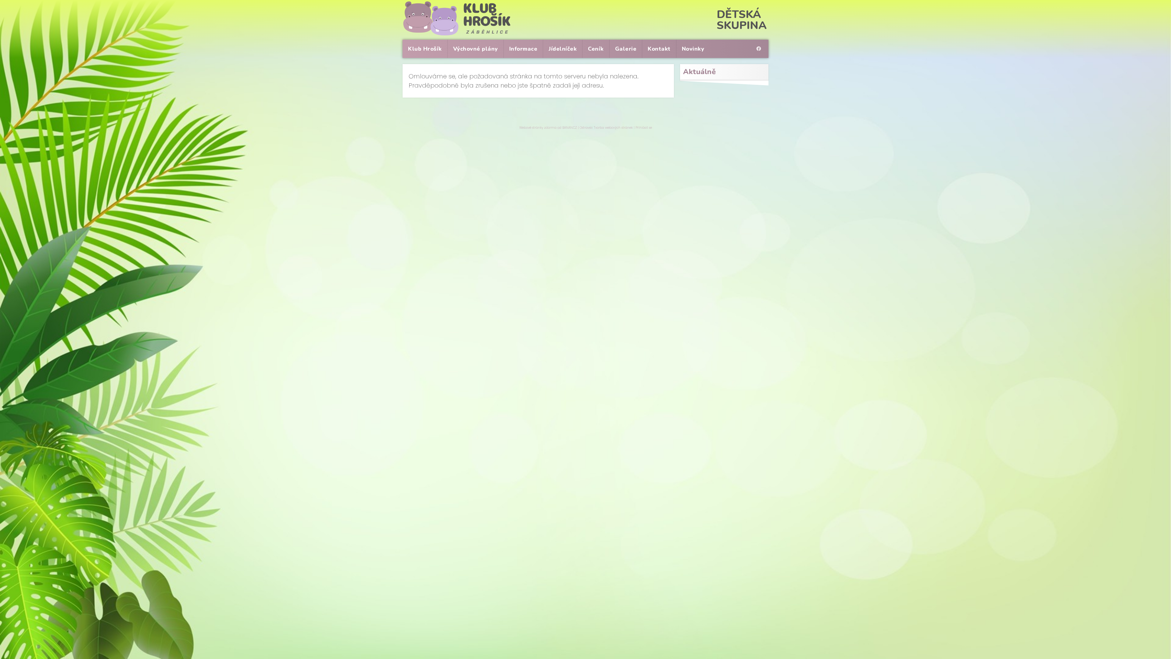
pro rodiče (760, 43)
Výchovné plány (475, 48)
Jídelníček (563, 48)
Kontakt (659, 48)
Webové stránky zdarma (538, 127)
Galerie (626, 48)
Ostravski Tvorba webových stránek (606, 127)
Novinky (693, 48)
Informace (523, 48)
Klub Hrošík (425, 48)
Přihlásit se (644, 127)
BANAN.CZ (569, 127)
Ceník (596, 48)
